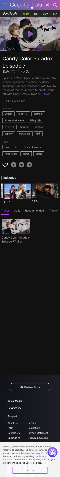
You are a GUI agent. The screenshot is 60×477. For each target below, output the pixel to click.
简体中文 (38, 113)
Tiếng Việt (35, 120)
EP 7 (7, 202)
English (8, 113)
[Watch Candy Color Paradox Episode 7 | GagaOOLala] (26, 5)
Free (26, 13)
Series (39, 153)
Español (9, 133)
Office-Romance (33, 147)
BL (36, 13)
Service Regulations (34, 425)
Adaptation (11, 153)
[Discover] (47, 4)
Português (24, 133)
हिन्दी (38, 133)
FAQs (10, 427)
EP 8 (35, 201)
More (47, 94)
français (24, 127)
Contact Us (14, 432)
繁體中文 (23, 113)
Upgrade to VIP (14, 440)
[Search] (55, 5)
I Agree (30, 470)
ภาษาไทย (9, 127)
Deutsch (39, 127)
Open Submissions (38, 437)
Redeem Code (32, 387)
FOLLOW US (14, 407)
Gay (45, 13)
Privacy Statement (38, 432)
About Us (13, 423)
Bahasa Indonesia (14, 120)
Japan (26, 153)
